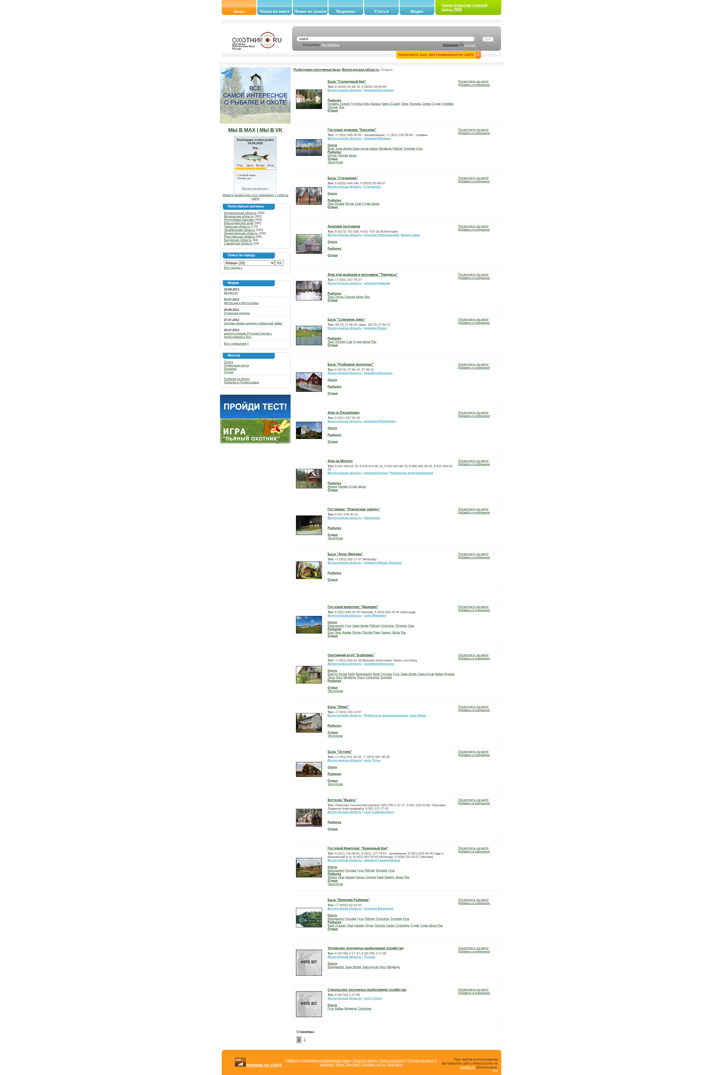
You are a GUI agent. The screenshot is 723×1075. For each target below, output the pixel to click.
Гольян (345, 103)
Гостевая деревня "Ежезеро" (352, 130)
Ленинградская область (241, 233)
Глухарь (386, 674)
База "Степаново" (343, 178)
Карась (376, 103)
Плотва (342, 155)
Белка (343, 674)
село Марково (375, 615)
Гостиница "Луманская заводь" (354, 509)
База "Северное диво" (346, 320)
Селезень (387, 625)
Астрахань (330, 45)
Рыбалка (230, 368)
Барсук (333, 674)
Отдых (229, 372)
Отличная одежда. (237, 313)
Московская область (239, 216)
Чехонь (333, 107)
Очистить (470, 45)
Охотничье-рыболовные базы (326, 1061)
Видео (417, 11)
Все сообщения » (236, 343)
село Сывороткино (379, 812)
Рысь (361, 677)
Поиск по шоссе (310, 11)
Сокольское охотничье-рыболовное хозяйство (367, 990)
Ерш (331, 632)
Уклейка (447, 103)
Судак (436, 103)
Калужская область (238, 240)
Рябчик (398, 148)
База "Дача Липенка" (345, 554)
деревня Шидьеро (378, 373)
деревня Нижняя (377, 283)
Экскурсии (335, 162)
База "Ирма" (338, 707)
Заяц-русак (360, 148)
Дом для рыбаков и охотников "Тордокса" (363, 275)
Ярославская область (239, 236)
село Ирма (418, 715)
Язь (341, 107)
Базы (239, 11)
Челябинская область (239, 229)
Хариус (386, 632)
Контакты (395, 1065)
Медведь (385, 148)
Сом (358, 203)
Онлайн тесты (374, 1065)
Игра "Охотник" (348, 1065)
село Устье (372, 760)
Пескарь (415, 103)
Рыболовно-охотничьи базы (317, 70)
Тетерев (409, 148)
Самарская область (238, 243)
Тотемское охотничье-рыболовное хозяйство (366, 948)
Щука (352, 155)
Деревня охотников (344, 226)
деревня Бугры (376, 473)
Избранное (450, 45)
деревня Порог (375, 328)
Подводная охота (236, 365)
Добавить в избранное (474, 84)
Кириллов (372, 517)
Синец (426, 103)
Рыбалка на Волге (237, 379)
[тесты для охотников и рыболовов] (255, 417)
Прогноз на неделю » (255, 188)
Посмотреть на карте (473, 81)
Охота (228, 362)
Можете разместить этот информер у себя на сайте (255, 196)
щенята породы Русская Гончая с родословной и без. (248, 335)
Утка (419, 148)
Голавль (333, 103)
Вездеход (231, 292)
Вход (495, 1070)
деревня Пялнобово (380, 421)
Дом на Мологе (340, 461)
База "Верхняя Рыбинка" (349, 900)
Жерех (332, 486)
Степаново (372, 186)
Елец (366, 103)
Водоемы (345, 11)
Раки (376, 632)
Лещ (331, 203)
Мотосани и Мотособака (241, 303)
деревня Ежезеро (377, 138)
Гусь (348, 625)
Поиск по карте (275, 11)
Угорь (424, 925)
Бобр (351, 674)
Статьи (381, 11)
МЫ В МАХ (241, 130)
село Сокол (373, 998)
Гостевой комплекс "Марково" (353, 607)
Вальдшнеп (336, 625)
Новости (293, 1061)
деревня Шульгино (379, 663)
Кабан (374, 148)
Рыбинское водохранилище (411, 473)
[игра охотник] (255, 442)
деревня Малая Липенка (383, 562)
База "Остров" (340, 752)
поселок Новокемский (381, 235)
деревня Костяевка (379, 90)
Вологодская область (360, 70)
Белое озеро (410, 235)
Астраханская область (240, 213)
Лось (339, 677)
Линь (404, 103)
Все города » (233, 267)
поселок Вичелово (378, 908)
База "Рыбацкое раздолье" (351, 364)
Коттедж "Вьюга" (342, 800)
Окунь (332, 155)
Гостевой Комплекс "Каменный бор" (358, 848)
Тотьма (369, 956)
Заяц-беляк (343, 148)
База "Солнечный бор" (347, 82)
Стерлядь (403, 925)
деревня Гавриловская (382, 860)
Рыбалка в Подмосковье (241, 382)
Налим (339, 203)
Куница (449, 674)
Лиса (331, 677)
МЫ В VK (271, 130)
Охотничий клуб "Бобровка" (351, 655)
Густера (356, 103)
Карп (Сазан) (391, 103)
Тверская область (237, 226)
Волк (331, 148)
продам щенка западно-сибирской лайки (253, 323)
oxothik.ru (467, 1067)
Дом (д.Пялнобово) (344, 413)
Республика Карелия (239, 219)
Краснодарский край (238, 223)
